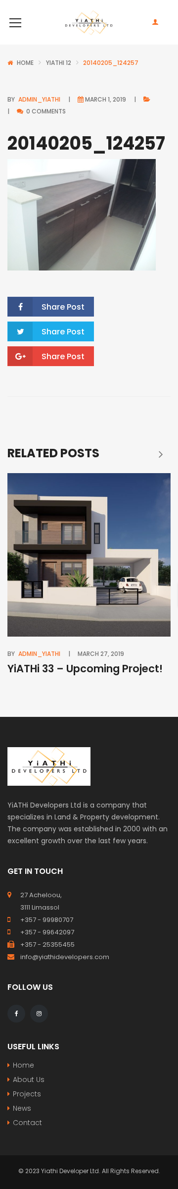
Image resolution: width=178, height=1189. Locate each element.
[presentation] (161, 453)
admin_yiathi (39, 99)
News (22, 1108)
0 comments (45, 111)
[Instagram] (39, 1014)
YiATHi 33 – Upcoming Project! (85, 668)
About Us (28, 1079)
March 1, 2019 (105, 99)
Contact (27, 1123)
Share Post (63, 307)
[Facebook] (16, 1014)
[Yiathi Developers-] (89, 22)
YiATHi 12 (58, 62)
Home (25, 62)
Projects (27, 1094)
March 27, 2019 (101, 653)
